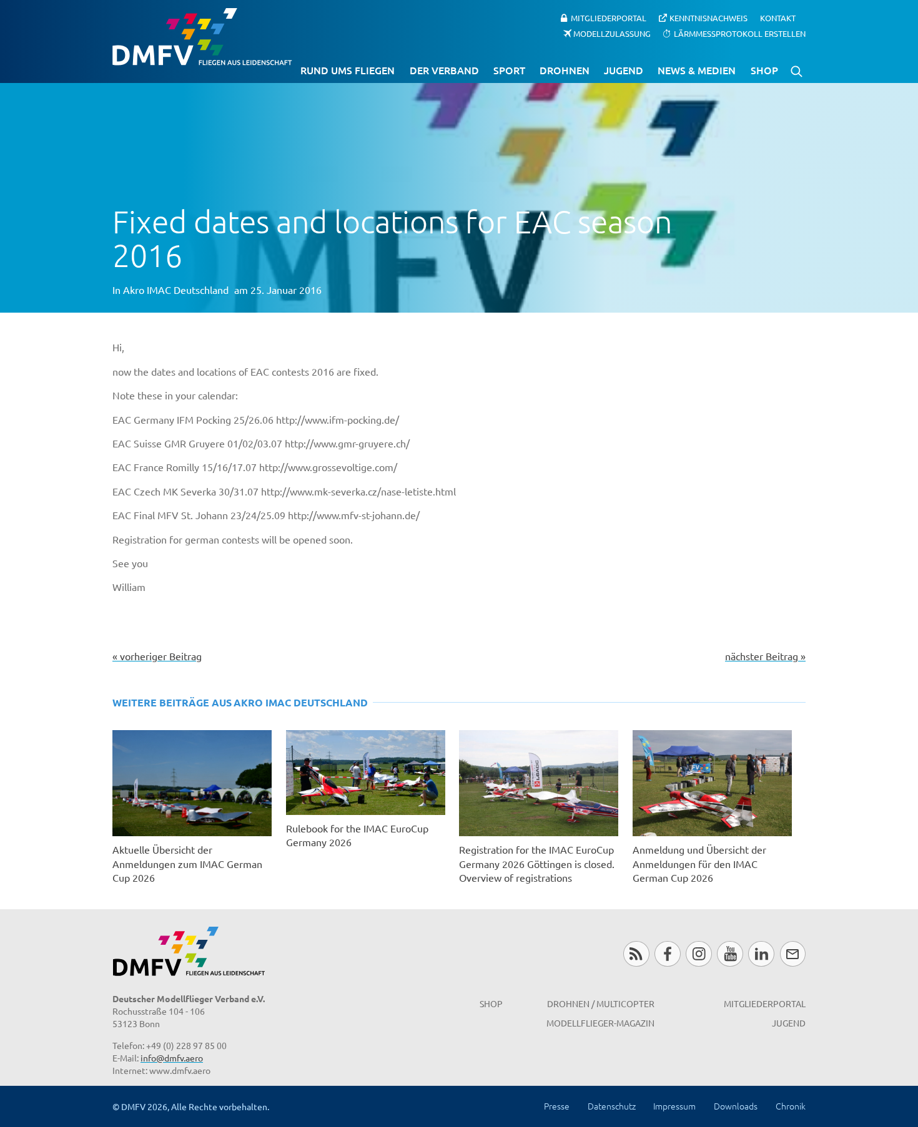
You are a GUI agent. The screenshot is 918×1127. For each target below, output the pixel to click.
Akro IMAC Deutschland (176, 289)
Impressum (674, 1106)
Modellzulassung (612, 32)
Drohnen (565, 70)
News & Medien (697, 70)
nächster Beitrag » (765, 656)
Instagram (698, 954)
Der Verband (444, 70)
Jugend (623, 70)
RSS (636, 954)
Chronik (791, 1106)
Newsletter (793, 954)
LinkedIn (761, 954)
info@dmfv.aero (172, 1057)
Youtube (730, 954)
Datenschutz (612, 1106)
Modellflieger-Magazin (600, 1022)
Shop (764, 70)
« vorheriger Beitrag (157, 656)
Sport (509, 70)
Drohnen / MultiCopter (600, 1003)
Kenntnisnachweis (708, 17)
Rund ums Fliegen (347, 70)
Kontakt (778, 17)
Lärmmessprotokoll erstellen (740, 32)
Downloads (736, 1106)
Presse (557, 1106)
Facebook (667, 954)
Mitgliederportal (608, 17)
